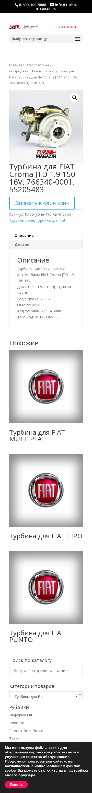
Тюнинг (15, 738)
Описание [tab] (24, 235)
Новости (16, 722)
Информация (20, 715)
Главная (15, 65)
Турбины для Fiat (50, 220)
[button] (74, 97)
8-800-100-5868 (32, 4)
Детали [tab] (22, 244)
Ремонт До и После (26, 730)
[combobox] (46, 694)
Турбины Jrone (21, 220)
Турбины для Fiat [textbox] (44, 696)
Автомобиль (41, 71)
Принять (16, 785)
